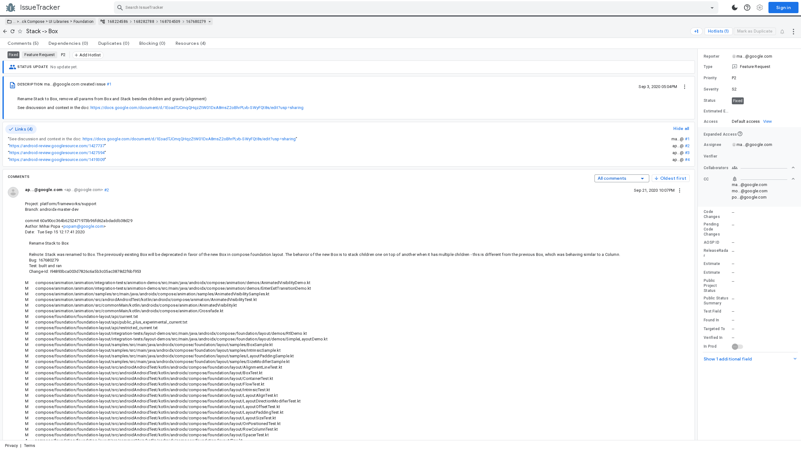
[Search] (120, 7)
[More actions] (793, 31)
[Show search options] (712, 7)
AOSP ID (711, 242)
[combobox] (416, 7)
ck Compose (33, 21)
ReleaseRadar (716, 253)
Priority (710, 78)
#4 (687, 159)
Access (711, 121)
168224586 (118, 21)
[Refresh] (12, 31)
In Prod (710, 346)
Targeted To (714, 329)
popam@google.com (84, 226)
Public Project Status (710, 285)
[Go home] (5, 31)
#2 (687, 145)
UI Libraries (59, 21)
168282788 (144, 21)
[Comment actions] (680, 190)
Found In (711, 320)
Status (710, 100)
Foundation (84, 21)
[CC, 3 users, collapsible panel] (763, 179)
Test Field (712, 311)
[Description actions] (685, 86)
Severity (711, 89)
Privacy (11, 445)
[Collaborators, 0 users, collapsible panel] (763, 167)
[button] (17, 21)
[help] (747, 7)
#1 (109, 84)
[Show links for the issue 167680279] (209, 21)
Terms (29, 445)
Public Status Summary (716, 300)
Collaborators (716, 168)
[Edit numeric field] (763, 111)
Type (708, 67)
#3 (687, 152)
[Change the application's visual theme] (734, 7)
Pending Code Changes (712, 229)
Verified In (713, 337)
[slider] (698, 244)
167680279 (196, 21)
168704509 (170, 21)
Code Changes (712, 214)
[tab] (23, 43)
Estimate (712, 264)
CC (706, 179)
